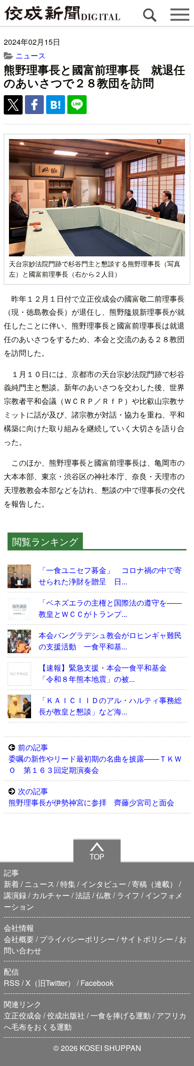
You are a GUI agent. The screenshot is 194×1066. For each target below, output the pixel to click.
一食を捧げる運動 (120, 1015)
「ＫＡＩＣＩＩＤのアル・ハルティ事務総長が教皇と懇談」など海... (110, 706)
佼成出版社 (66, 1015)
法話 (82, 895)
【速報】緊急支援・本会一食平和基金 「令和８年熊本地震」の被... (106, 673)
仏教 (103, 895)
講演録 (15, 895)
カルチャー (51, 895)
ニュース (31, 55)
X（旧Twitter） (50, 982)
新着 (11, 883)
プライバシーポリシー (77, 939)
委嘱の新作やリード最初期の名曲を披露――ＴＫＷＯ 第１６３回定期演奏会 (95, 758)
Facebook (97, 982)
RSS (12, 982)
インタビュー (103, 883)
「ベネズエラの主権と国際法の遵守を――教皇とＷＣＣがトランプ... (110, 608)
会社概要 (19, 939)
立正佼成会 (22, 1015)
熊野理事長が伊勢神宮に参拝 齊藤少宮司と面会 (91, 797)
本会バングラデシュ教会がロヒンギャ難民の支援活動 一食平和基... (110, 641)
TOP (97, 856)
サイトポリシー (147, 939)
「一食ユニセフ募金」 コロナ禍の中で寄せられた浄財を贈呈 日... (110, 576)
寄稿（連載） (154, 883)
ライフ (128, 895)
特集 (67, 883)
